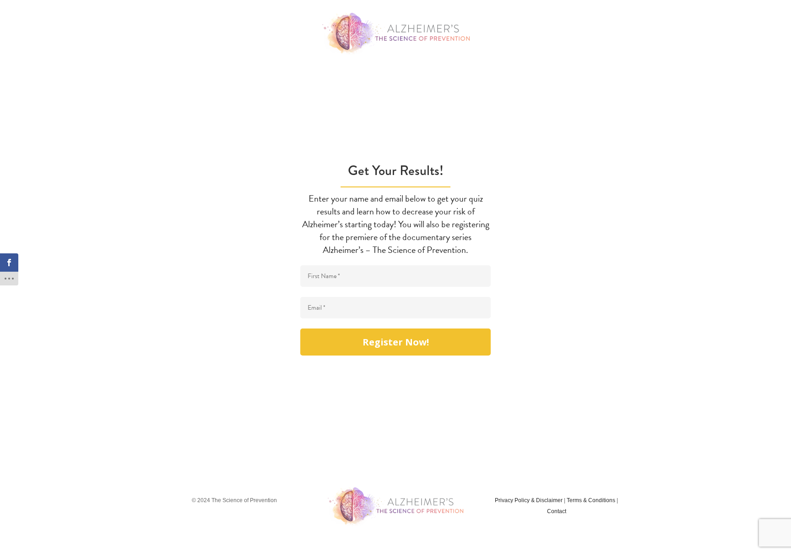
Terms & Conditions (591, 500)
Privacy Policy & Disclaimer (529, 500)
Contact (556, 511)
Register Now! (396, 342)
